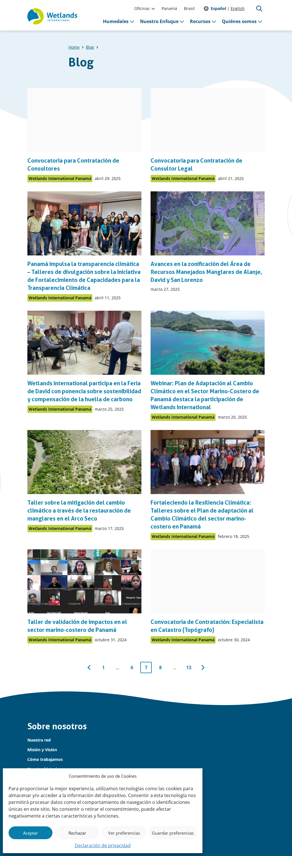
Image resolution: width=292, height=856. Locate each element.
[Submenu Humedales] (132, 21)
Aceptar (30, 833)
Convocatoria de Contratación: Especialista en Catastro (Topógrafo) (207, 626)
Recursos (200, 21)
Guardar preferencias (173, 833)
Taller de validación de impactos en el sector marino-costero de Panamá (77, 626)
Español (218, 8)
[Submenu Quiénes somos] (260, 21)
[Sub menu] (153, 8)
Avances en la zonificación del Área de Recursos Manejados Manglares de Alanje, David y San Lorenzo (206, 272)
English (238, 8)
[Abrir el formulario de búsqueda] (259, 8)
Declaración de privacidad (103, 845)
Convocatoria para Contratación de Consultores (73, 164)
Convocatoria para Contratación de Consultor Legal (196, 164)
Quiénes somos (239, 21)
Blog (90, 47)
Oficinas (142, 8)
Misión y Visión (42, 749)
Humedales (116, 21)
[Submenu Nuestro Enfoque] (182, 21)
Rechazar (77, 833)
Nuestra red (39, 740)
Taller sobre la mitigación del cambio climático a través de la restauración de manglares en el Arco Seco (79, 510)
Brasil (189, 8)
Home (74, 47)
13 (190, 668)
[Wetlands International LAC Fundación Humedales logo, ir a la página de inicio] (52, 16)
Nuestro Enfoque (159, 21)
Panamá (169, 8)
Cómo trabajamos (45, 759)
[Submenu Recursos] (214, 21)
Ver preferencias (124, 833)
